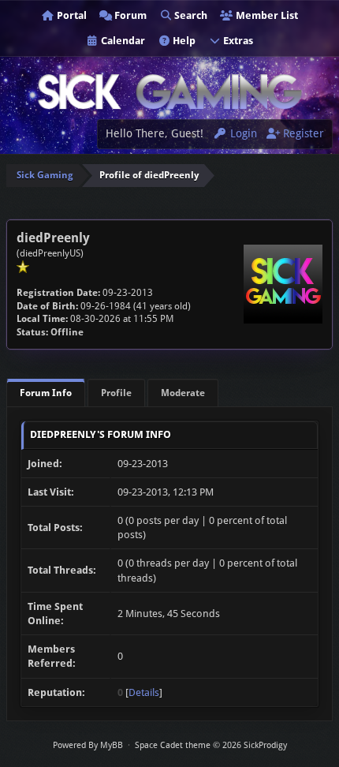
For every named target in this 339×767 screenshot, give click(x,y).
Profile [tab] (116, 392)
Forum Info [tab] (46, 392)
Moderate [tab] (183, 392)
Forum (129, 15)
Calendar (122, 41)
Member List (265, 15)
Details (144, 692)
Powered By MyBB (88, 745)
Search (189, 15)
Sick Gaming (45, 175)
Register (302, 133)
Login (242, 133)
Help (183, 41)
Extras (237, 41)
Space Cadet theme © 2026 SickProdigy (211, 745)
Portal (70, 15)
